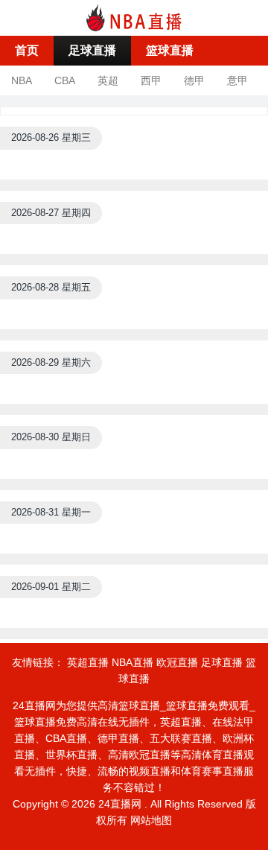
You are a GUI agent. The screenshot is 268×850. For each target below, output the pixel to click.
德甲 (194, 80)
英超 (108, 80)
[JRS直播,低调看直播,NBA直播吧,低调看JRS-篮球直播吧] (134, 17)
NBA (21, 80)
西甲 (151, 80)
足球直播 (92, 50)
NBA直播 (132, 662)
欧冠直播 (177, 662)
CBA (64, 80)
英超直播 (88, 662)
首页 (27, 50)
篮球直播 (170, 50)
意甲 (237, 80)
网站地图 (151, 820)
